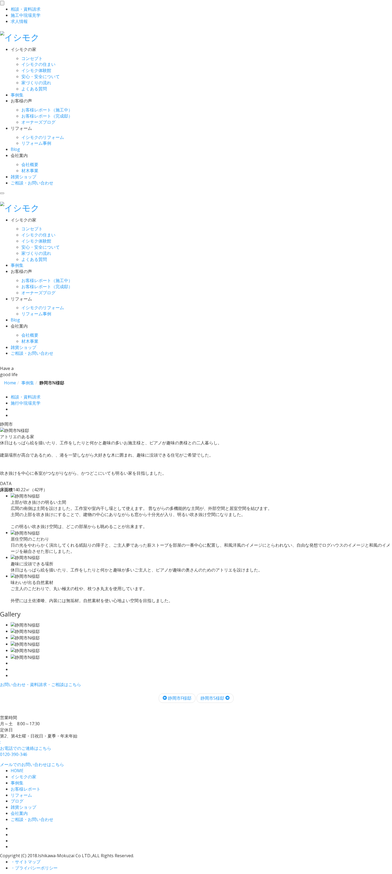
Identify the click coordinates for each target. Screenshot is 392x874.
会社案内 (19, 813)
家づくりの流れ (36, 83)
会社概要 (29, 164)
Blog (15, 149)
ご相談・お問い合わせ (32, 183)
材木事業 (29, 171)
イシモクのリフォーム (42, 137)
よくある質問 (34, 89)
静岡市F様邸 (179, 698)
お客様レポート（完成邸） (47, 116)
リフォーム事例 (36, 143)
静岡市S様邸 (213, 698)
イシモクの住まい (38, 64)
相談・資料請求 (26, 397)
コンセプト (32, 58)
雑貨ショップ (23, 177)
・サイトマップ (26, 862)
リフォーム (21, 795)
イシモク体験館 (36, 70)
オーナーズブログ (38, 122)
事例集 (17, 95)
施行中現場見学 (26, 403)
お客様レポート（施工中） (47, 110)
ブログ (17, 801)
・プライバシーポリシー (34, 868)
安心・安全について (40, 76)
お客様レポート (26, 789)
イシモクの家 (23, 777)
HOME (17, 771)
